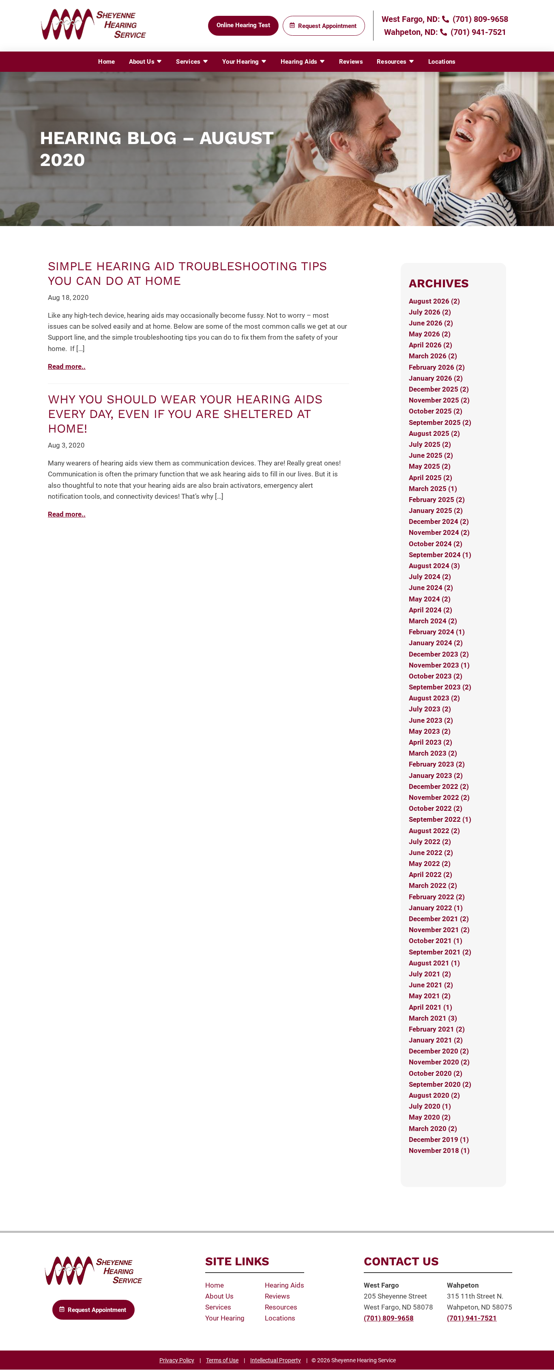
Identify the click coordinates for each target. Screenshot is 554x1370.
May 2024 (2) (430, 599)
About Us (143, 61)
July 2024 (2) (430, 577)
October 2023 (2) (435, 676)
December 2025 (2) (439, 389)
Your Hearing (241, 61)
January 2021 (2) (436, 1040)
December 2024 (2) (439, 521)
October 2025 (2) (435, 411)
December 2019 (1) (439, 1139)
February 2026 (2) (437, 367)
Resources (392, 61)
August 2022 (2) (434, 831)
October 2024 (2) (435, 544)
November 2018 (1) (439, 1150)
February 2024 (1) (437, 632)
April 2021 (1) (430, 1007)
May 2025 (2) (430, 466)
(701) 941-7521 (477, 32)
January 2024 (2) (436, 643)
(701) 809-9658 (479, 19)
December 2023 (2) (439, 654)
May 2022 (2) (430, 863)
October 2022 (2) (435, 808)
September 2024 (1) (440, 555)
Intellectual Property (275, 1360)
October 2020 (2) (435, 1073)
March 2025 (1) (433, 489)
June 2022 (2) (431, 853)
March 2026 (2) (433, 356)
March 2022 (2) (433, 885)
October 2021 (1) (435, 941)
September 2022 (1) (440, 819)
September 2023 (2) (440, 687)
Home (106, 61)
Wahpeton (463, 1285)
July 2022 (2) (430, 842)
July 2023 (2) (430, 709)
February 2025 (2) (437, 499)
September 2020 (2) (440, 1084)
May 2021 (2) (430, 996)
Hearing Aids (300, 61)
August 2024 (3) (434, 566)
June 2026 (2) (431, 323)
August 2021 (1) (434, 963)
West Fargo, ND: (411, 19)
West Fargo (381, 1285)
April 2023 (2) (430, 742)
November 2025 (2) (439, 400)
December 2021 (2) (439, 919)
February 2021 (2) (437, 1029)
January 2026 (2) (436, 378)
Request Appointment (327, 26)
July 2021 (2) (430, 974)
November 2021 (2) (439, 930)
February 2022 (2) (437, 897)
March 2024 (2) (433, 621)
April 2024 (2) (430, 610)
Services (189, 61)
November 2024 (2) (439, 532)
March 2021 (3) (433, 1018)
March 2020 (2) (433, 1128)
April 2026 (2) (430, 345)
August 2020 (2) (434, 1095)
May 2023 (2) (430, 731)
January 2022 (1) (436, 908)
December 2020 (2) (439, 1051)
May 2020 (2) (430, 1117)
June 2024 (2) (431, 588)
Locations (442, 61)
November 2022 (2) (439, 797)
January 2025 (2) (436, 510)
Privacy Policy (176, 1360)
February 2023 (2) (437, 764)
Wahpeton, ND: (411, 32)
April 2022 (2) (430, 874)
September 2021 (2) (440, 952)
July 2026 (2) (430, 312)
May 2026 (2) (430, 334)
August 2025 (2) (434, 433)
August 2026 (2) (434, 301)
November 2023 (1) (439, 665)
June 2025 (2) (431, 455)
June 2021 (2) (431, 985)
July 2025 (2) (430, 444)
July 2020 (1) (430, 1106)
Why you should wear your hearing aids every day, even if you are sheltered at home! (185, 413)
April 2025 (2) (430, 478)
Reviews (351, 61)
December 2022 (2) (439, 786)
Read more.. (67, 366)
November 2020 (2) (439, 1062)
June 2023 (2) (431, 720)
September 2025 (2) (440, 422)
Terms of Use (222, 1360)
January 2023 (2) (436, 775)
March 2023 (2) (433, 753)
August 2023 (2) (434, 698)
